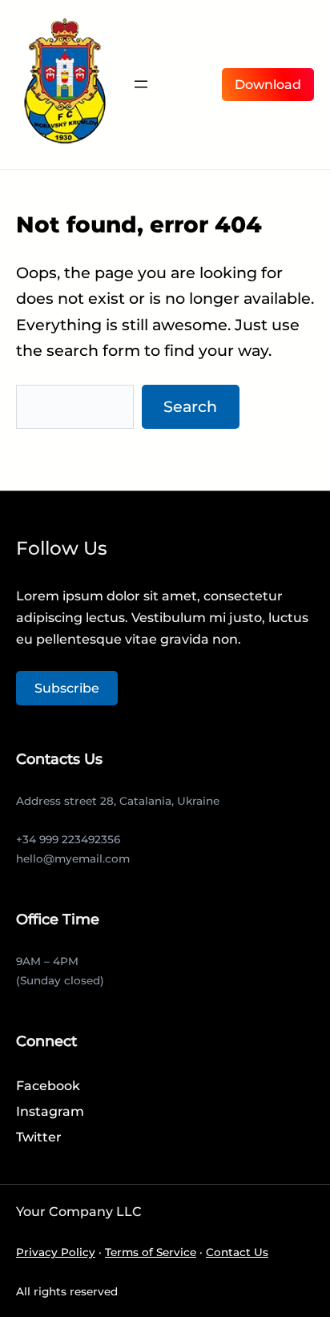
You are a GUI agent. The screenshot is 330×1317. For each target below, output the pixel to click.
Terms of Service (150, 1252)
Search (190, 406)
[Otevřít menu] (141, 84)
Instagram (50, 1111)
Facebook (48, 1085)
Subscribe (66, 688)
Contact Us (237, 1252)
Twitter (39, 1137)
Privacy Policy (55, 1252)
